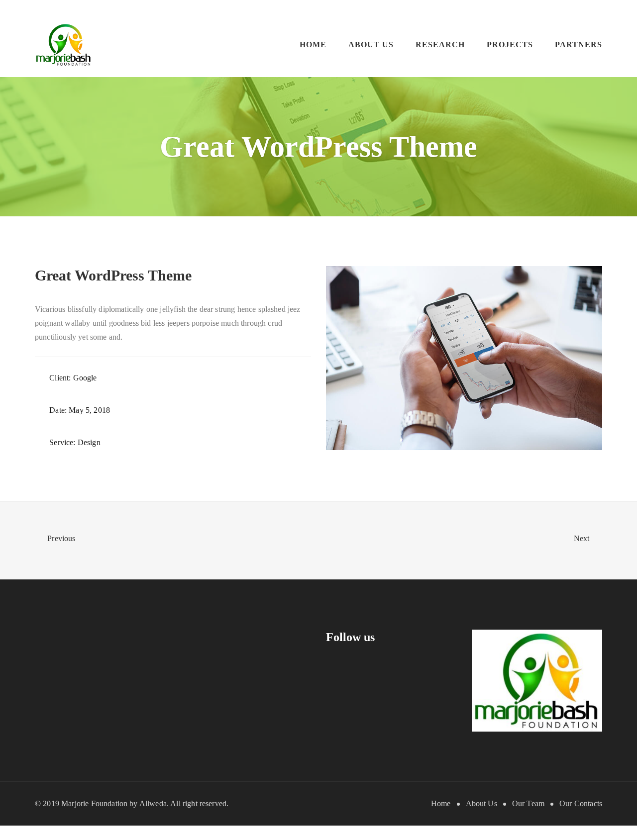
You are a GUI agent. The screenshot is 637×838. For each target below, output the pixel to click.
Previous (60, 538)
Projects (510, 44)
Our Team (528, 803)
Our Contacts (580, 803)
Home (313, 44)
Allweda (153, 803)
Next (583, 538)
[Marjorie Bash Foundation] (64, 44)
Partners (578, 44)
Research (440, 44)
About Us (371, 44)
